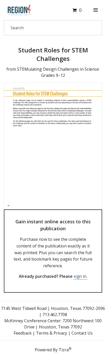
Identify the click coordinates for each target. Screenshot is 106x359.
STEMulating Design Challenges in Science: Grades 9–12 (58, 72)
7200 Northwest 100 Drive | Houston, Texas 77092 (63, 324)
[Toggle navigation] (95, 10)
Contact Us (82, 333)
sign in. (80, 276)
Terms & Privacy (51, 333)
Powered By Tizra (53, 349)
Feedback (23, 333)
